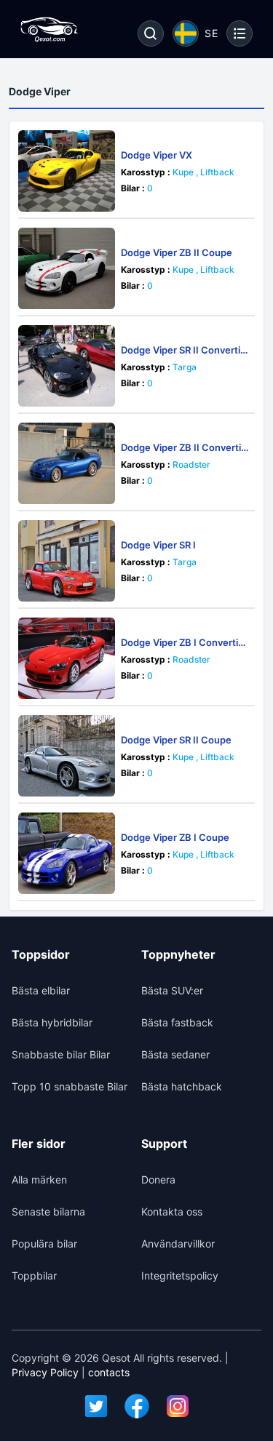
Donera (158, 1179)
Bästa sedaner (175, 1054)
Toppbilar (34, 1275)
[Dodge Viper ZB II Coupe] (66, 268)
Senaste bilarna (48, 1211)
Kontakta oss (171, 1211)
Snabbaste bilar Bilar (61, 1054)
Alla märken (39, 1179)
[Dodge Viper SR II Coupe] (66, 756)
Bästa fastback (177, 1022)
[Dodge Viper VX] (66, 171)
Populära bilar (44, 1243)
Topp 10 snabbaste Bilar (69, 1086)
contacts (109, 1372)
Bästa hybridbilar (52, 1022)
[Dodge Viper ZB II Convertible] (66, 463)
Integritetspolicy (179, 1275)
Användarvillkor (178, 1243)
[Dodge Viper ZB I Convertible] (66, 658)
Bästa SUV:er (172, 990)
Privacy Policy (45, 1372)
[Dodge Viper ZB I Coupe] (66, 853)
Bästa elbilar (41, 990)
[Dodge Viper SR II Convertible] (66, 366)
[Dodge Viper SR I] (66, 561)
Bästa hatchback (181, 1086)
